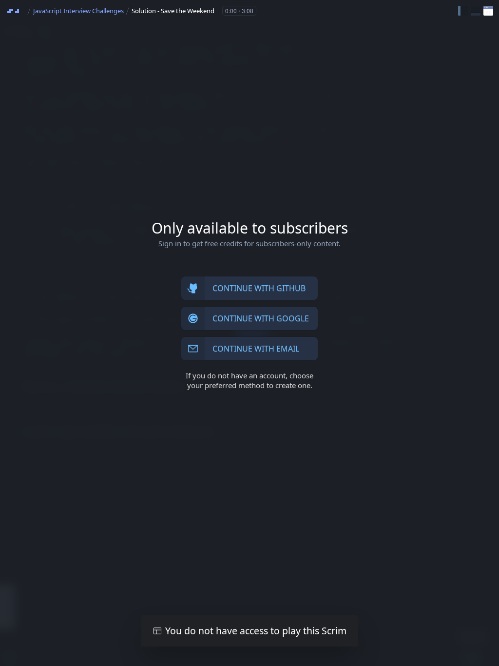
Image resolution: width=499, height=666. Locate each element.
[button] (463, 11)
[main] (249, 333)
